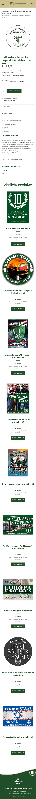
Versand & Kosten (26, 793)
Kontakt (22, 796)
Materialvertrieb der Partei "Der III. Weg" (20, 789)
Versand (24, 70)
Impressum (13, 791)
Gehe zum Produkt (18, 244)
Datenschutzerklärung (13, 793)
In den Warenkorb (14, 91)
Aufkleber (5, 13)
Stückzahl (5, 80)
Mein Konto (15, 796)
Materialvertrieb (8, 11)
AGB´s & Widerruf (22, 791)
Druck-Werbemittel (24, 11)
